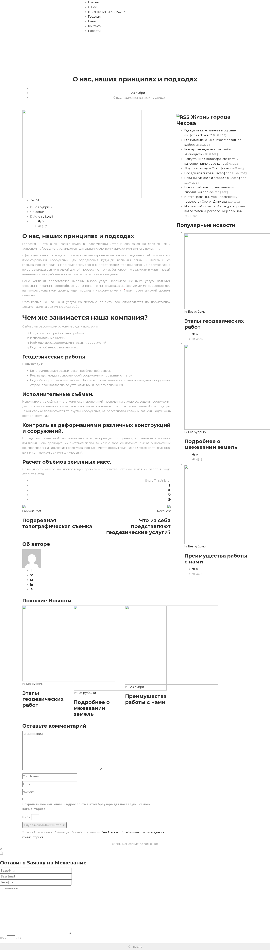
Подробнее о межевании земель (92, 708)
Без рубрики (139, 93)
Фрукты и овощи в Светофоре (206, 168)
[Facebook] (170, 485)
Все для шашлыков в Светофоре (207, 173)
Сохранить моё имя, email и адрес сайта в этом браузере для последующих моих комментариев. (86, 806)
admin (39, 212)
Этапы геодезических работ (43, 699)
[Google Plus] (169, 495)
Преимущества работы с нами (145, 699)
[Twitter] (169, 490)
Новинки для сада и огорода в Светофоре (215, 178)
